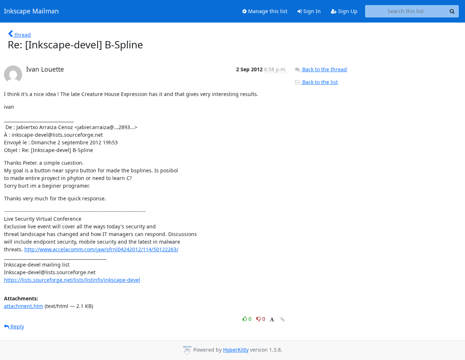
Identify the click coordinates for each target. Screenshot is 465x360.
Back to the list (319, 82)
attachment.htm (23, 306)
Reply (16, 326)
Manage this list (267, 11)
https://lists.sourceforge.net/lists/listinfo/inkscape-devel (72, 279)
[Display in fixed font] (272, 320)
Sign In (311, 11)
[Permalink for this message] (283, 319)
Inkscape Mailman (31, 11)
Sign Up (347, 11)
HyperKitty (235, 349)
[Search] (452, 11)
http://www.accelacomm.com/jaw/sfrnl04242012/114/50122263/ (101, 249)
